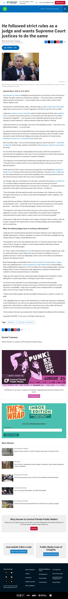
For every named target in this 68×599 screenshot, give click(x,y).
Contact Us (28, 577)
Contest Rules (43, 582)
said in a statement (57, 172)
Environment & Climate (21, 448)
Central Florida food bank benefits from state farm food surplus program (36, 503)
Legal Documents (30, 581)
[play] (4, 9)
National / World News (26, 322)
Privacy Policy (43, 578)
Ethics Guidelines (30, 585)
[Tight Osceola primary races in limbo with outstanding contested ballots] (7, 478)
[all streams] (65, 8)
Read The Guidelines (18, 551)
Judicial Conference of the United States (36, 265)
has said (29, 251)
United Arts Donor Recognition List (57, 578)
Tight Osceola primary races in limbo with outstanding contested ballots (36, 477)
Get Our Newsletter (46, 2)
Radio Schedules (30, 569)
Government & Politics (21, 475)
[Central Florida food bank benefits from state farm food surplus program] (7, 504)
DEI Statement (43, 574)
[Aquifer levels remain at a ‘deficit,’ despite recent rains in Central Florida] (7, 452)
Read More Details (51, 554)
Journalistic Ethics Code (19, 546)
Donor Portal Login (58, 573)
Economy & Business (20, 488)
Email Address (8, 427)
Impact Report (56, 582)
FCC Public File (56, 569)
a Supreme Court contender (20, 113)
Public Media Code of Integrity (51, 548)
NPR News (11, 322)
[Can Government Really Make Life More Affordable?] (7, 491)
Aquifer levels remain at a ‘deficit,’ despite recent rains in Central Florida (36, 451)
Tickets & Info (34, 396)
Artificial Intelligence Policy (44, 570)
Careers (27, 573)
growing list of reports (12, 95)
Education (17, 462)
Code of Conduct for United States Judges (46, 262)
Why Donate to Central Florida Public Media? (34, 519)
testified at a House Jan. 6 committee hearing (19, 138)
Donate (61, 3)
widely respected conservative (53, 107)
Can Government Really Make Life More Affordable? (30, 490)
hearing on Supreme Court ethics (52, 145)
